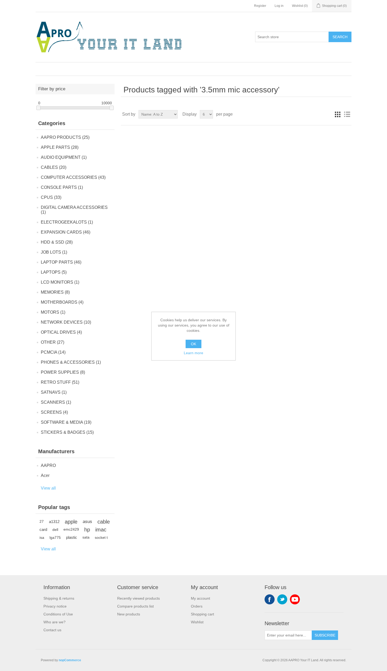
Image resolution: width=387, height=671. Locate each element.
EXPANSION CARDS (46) (65, 232)
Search (340, 37)
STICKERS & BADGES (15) (67, 432)
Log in (279, 6)
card (43, 529)
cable (103, 522)
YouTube (295, 599)
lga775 (55, 537)
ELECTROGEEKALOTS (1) (67, 222)
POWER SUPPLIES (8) (63, 372)
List (347, 114)
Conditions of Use (58, 614)
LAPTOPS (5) (54, 272)
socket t (101, 537)
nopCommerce (70, 660)
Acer (45, 475)
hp (87, 529)
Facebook (270, 599)
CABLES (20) (53, 167)
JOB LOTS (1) (54, 252)
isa (41, 537)
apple (71, 522)
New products (128, 614)
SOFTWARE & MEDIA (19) (66, 422)
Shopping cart (202, 614)
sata (86, 537)
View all (48, 488)
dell (55, 529)
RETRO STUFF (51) (60, 382)
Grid (337, 114)
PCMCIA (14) (53, 352)
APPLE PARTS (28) (59, 147)
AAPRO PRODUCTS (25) (65, 137)
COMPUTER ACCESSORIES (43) (73, 177)
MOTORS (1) (53, 312)
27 (41, 522)
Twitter (282, 599)
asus (87, 521)
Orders (196, 606)
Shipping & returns (58, 598)
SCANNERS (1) (56, 402)
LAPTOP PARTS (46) (61, 262)
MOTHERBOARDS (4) (62, 302)
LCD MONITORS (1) (60, 282)
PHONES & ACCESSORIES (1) (71, 362)
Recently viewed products (138, 598)
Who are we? (54, 622)
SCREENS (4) (54, 412)
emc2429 (71, 529)
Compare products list (135, 606)
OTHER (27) (52, 342)
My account (200, 598)
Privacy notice (55, 606)
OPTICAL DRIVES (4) (61, 332)
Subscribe (325, 635)
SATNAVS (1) (54, 392)
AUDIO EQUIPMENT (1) (64, 157)
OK (193, 344)
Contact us (52, 630)
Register (260, 6)
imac (100, 529)
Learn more (193, 353)
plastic (71, 537)
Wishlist (197, 622)
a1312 (54, 521)
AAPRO (48, 465)
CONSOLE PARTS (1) (62, 187)
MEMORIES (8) (55, 292)
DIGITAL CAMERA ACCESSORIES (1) (74, 209)
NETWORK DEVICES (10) (66, 322)
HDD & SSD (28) (57, 242)
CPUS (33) (51, 197)
